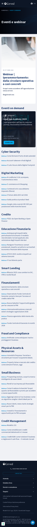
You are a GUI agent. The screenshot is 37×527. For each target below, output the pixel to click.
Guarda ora (9, 142)
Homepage (4, 10)
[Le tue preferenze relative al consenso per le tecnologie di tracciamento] (3, 524)
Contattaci (18, 473)
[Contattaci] (33, 523)
